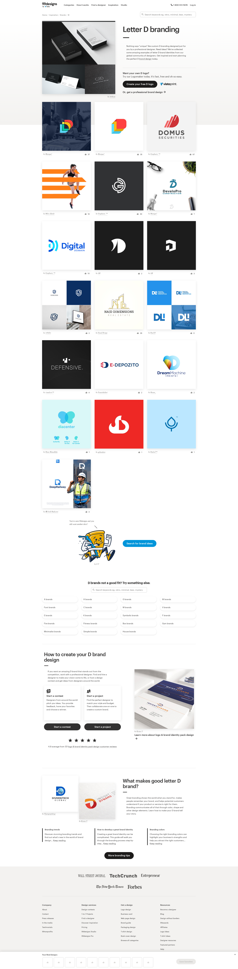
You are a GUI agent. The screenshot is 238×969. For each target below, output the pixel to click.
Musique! (48, 154)
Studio (124, 5)
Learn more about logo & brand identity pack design (164, 734)
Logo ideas (164, 931)
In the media (47, 923)
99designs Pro (87, 936)
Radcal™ (153, 452)
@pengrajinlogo (50, 814)
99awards (164, 923)
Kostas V (140, 731)
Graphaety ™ (155, 154)
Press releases (48, 918)
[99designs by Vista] (49, 4)
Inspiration (113, 5)
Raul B (152, 333)
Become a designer (168, 909)
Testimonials (47, 927)
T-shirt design (126, 931)
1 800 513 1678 (180, 5)
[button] (235, 955)
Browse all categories (129, 940)
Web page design (128, 918)
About (44, 909)
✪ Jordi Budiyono (51, 511)
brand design (145, 59)
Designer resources (168, 940)
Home (44, 15)
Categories (69, 5)
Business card (126, 914)
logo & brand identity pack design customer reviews (92, 746)
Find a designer (98, 5)
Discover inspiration (90, 923)
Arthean (112, 96)
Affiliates (163, 927)
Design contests (88, 909)
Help (162, 949)
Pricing (84, 927)
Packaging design (128, 927)
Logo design (126, 909)
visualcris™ (49, 392)
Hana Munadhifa (51, 452)
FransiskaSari (102, 392)
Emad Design (102, 333)
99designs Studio (89, 931)
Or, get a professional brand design (143, 92)
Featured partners (167, 945)
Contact (45, 914)
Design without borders (169, 918)
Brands (63, 15)
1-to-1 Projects (87, 914)
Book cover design (128, 936)
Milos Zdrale (50, 213)
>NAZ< (48, 333)
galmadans (101, 452)
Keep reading (59, 840)
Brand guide (126, 923)
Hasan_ (153, 392)
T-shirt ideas (165, 936)
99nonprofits (47, 931)
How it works (83, 5)
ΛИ (99, 273)
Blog (162, 914)
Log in (193, 5)
